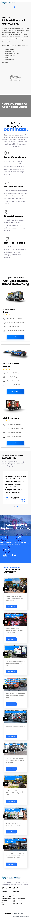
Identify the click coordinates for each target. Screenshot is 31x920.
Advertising (8, 614)
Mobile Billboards (15, 647)
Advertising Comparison (17, 614)
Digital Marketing (9, 776)
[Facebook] (3, 887)
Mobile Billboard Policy (24, 916)
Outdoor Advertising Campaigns (12, 681)
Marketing (14, 679)
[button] (13, 506)
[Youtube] (10, 887)
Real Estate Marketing (10, 683)
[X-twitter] (18, 887)
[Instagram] (6, 887)
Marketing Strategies (10, 616)
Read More (11, 606)
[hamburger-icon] (13, 7)
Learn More (14, 337)
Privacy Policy (16, 916)
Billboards (8, 647)
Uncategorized (9, 579)
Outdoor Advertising (10, 778)
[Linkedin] (14, 887)
